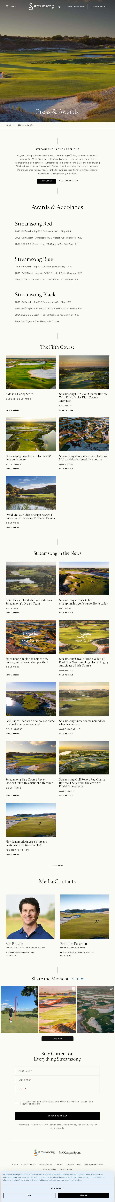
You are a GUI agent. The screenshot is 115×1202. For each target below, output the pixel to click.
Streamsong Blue (73, 162)
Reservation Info (76, 6)
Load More (57, 865)
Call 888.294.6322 (68, 181)
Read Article (12, 410)
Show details (56, 1189)
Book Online (100, 6)
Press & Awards (28, 1164)
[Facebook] (77, 978)
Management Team (94, 1164)
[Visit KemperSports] (70, 1152)
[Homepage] (41, 6)
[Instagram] (72, 978)
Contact (59, 1164)
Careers (70, 1164)
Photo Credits (45, 1164)
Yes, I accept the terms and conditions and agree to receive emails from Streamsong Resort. (56, 1103)
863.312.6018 (11, 955)
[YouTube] (82, 978)
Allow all (83, 1195)
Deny (29, 1195)
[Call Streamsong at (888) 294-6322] (59, 6)
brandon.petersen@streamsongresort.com (77, 952)
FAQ (79, 1164)
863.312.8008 (66, 955)
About (15, 1164)
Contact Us (46, 181)
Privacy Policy (77, 1124)
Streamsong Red (54, 162)
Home (9, 125)
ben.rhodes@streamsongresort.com (20, 952)
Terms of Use (66, 1169)
